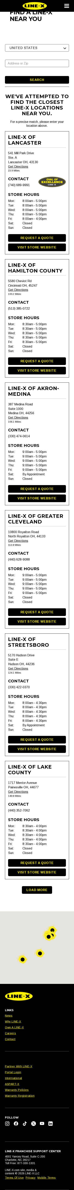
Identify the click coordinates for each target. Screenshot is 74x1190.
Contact (10, 1039)
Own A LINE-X (14, 1027)
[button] (37, 48)
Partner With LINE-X (18, 1066)
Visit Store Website (37, 247)
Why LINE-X (13, 1021)
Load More (36, 890)
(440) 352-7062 (19, 810)
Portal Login (13, 1072)
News (8, 1015)
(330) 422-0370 (19, 687)
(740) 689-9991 (19, 185)
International (13, 1078)
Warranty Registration (20, 1095)
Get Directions (18, 166)
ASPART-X (12, 1084)
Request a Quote (37, 238)
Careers (10, 1033)
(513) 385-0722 (19, 308)
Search (37, 80)
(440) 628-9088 (19, 559)
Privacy (31, 1177)
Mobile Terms (46, 1177)
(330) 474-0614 (19, 436)
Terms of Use (14, 1177)
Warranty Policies (17, 1089)
